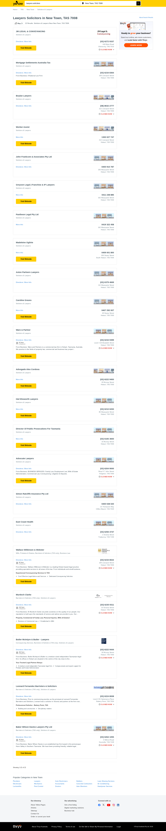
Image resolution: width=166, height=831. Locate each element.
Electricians (17, 784)
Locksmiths (17, 786)
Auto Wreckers (81, 786)
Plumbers (16, 781)
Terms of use (70, 826)
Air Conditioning (103, 784)
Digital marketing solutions (74, 808)
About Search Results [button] (146, 17)
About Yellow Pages (38, 805)
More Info (27, 41)
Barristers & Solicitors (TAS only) (47, 553)
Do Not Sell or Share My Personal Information (96, 826)
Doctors (58, 786)
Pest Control (38, 786)
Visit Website (26, 48)
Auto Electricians (61, 781)
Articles (33, 808)
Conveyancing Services (24, 643)
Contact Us (35, 814)
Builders (79, 781)
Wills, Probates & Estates (25, 553)
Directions (19, 41)
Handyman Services (105, 786)
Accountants (59, 784)
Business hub (69, 811)
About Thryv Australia (40, 826)
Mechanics (38, 784)
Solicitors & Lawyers (23, 35)
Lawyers (37, 781)
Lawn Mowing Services (106, 781)
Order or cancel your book (40, 816)
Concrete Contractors (84, 784)
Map (19, 23)
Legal (119, 826)
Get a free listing (70, 805)
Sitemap (34, 811)
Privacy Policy (56, 826)
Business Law (65, 553)
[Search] (138, 3)
